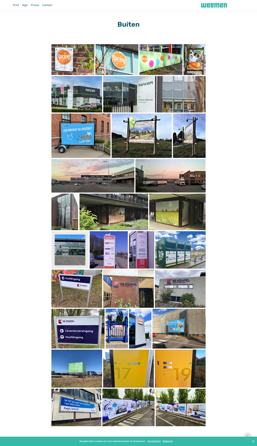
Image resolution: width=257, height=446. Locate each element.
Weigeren (168, 441)
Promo (35, 5)
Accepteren (154, 441)
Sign (25, 5)
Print (16, 5)
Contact (47, 5)
